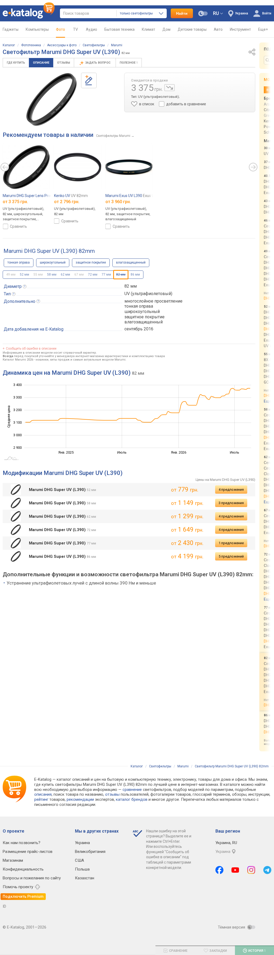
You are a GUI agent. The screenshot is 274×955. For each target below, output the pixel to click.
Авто (218, 29)
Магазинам (13, 860)
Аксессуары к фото (62, 45)
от (15, 201)
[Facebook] (219, 870)
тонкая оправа (18, 262)
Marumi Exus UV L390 (141, 196)
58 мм (51, 274)
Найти (182, 13)
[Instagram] (251, 870)
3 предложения (231, 503)
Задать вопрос (98, 62)
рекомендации (80, 799)
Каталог (9, 45)
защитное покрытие (91, 262)
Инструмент (240, 29)
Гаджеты (10, 29)
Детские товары (192, 29)
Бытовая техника (119, 29)
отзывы (112, 794)
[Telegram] (267, 870)
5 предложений (231, 556)
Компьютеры (37, 29)
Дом (166, 29)
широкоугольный (53, 262)
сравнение (132, 789)
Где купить (16, 62)
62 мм (65, 274)
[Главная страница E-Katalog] (29, 13)
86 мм (135, 274)
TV (75, 29)
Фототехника (31, 45)
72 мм (92, 274)
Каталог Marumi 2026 (18, 359)
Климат (148, 29)
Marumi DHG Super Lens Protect (36, 196)
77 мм (106, 274)
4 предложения (231, 490)
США (79, 860)
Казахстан (84, 878)
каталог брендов (131, 799)
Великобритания (90, 851)
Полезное (129, 62)
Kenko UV (71, 196)
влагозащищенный (131, 262)
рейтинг (41, 799)
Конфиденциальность (23, 869)
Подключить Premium (23, 896)
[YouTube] (235, 870)
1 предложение (231, 543)
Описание (41, 62)
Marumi (116, 45)
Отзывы (63, 62)
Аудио (91, 29)
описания (43, 794)
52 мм (24, 274)
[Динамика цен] (169, 87)
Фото (60, 29)
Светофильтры (94, 45)
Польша (82, 869)
